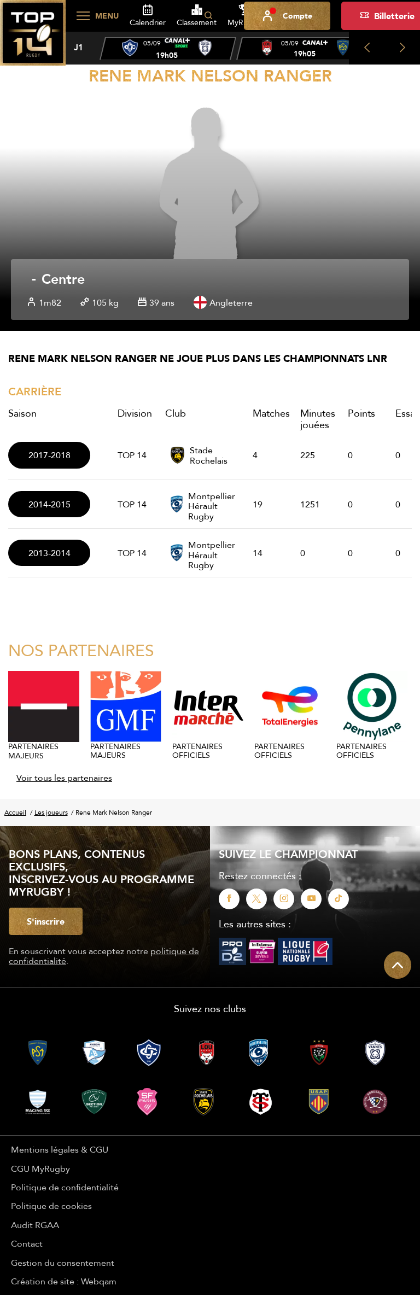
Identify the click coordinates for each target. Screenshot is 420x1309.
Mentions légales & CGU (59, 1149)
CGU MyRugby (40, 1168)
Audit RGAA (35, 1224)
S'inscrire (46, 921)
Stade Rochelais (209, 455)
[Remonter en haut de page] (397, 965)
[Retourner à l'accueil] (33, 38)
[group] (168, 48)
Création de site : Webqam (63, 1281)
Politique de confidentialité (65, 1187)
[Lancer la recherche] (208, 16)
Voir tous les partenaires (64, 777)
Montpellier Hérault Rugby (211, 504)
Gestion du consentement (62, 1262)
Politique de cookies (51, 1205)
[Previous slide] (366, 48)
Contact (27, 1243)
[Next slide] (402, 48)
